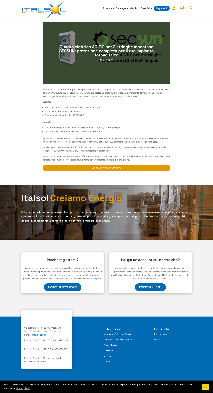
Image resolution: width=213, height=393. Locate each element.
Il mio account (173, 10)
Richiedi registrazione (62, 287)
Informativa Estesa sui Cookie (117, 334)
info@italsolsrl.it (39, 334)
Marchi (133, 8)
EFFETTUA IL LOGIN (150, 287)
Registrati (161, 8)
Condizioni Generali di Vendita (118, 339)
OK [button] (205, 387)
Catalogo (121, 8)
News (157, 339)
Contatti (107, 361)
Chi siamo (108, 350)
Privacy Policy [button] (23, 388)
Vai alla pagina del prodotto (106, 167)
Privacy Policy (110, 345)
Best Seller (147, 8)
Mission (107, 356)
